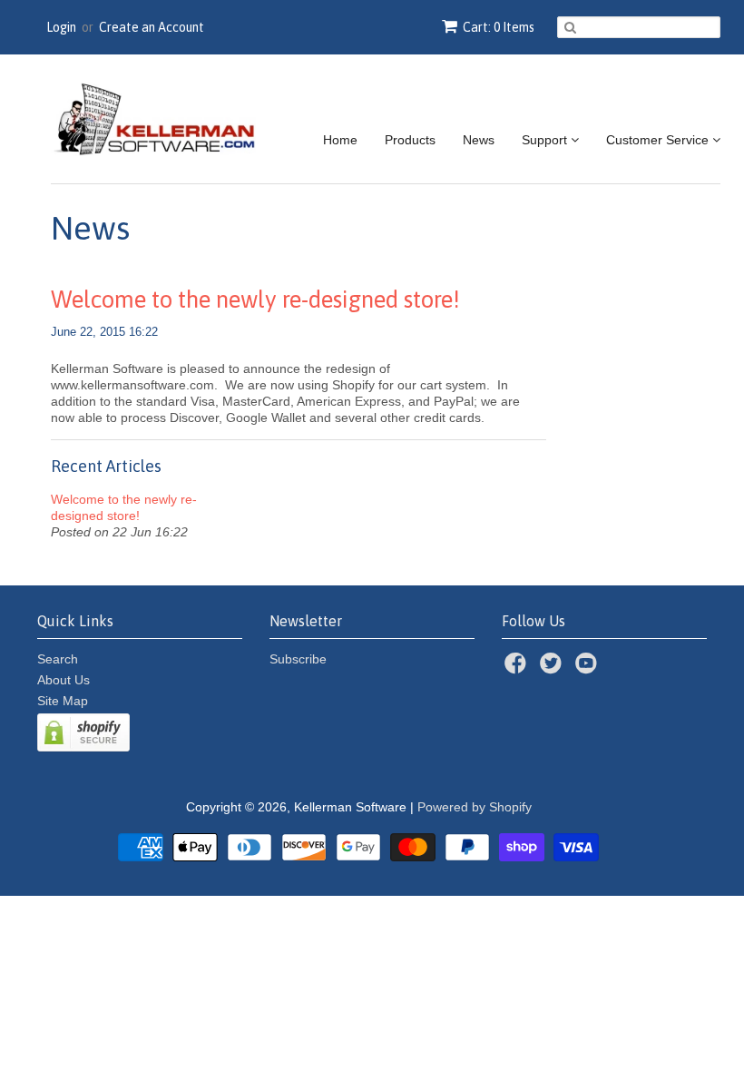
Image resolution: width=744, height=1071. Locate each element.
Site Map (62, 700)
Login (61, 27)
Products (410, 140)
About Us (63, 680)
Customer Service (659, 140)
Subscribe (298, 659)
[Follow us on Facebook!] (518, 668)
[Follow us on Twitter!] (553, 668)
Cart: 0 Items (498, 27)
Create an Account (151, 27)
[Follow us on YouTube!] (588, 668)
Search (57, 659)
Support (546, 140)
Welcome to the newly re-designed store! (255, 299)
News (478, 140)
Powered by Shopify (474, 807)
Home (340, 140)
